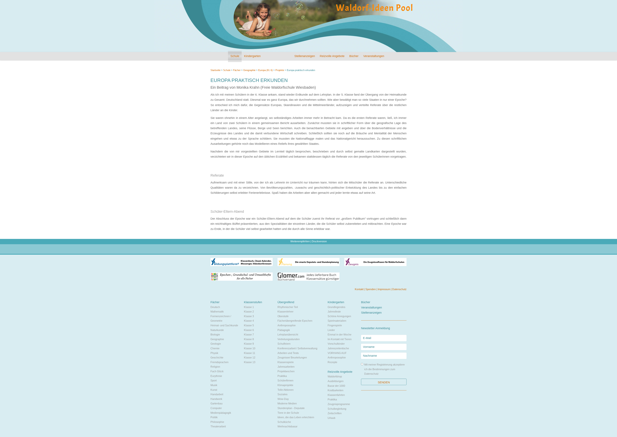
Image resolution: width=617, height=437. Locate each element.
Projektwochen (286, 371)
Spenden (370, 289)
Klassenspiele (285, 362)
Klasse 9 (249, 343)
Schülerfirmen (285, 380)
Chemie (214, 348)
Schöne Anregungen (339, 316)
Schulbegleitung (337, 408)
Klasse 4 (249, 320)
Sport (213, 380)
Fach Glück (217, 371)
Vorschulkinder (336, 343)
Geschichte (216, 357)
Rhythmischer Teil (287, 307)
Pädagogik (283, 330)
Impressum (384, 289)
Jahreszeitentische (338, 348)
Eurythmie (216, 376)
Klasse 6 (249, 330)
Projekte (279, 70)
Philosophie (217, 422)
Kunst (213, 389)
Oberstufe (283, 316)
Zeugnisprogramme (339, 404)
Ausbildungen (336, 381)
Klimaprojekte (285, 385)
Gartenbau (216, 403)
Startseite (215, 70)
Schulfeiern (284, 343)
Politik (214, 417)
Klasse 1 (249, 307)
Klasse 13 (249, 362)
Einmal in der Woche (339, 334)
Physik (214, 353)
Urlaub (331, 418)
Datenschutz (399, 289)
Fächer (237, 70)
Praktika (282, 376)
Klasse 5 (249, 325)
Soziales (282, 394)
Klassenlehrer (285, 311)
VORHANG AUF (337, 353)
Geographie (249, 70)
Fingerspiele (335, 325)
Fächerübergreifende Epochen (294, 320)
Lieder (331, 330)
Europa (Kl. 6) (265, 70)
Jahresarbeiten (286, 366)
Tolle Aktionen (285, 389)
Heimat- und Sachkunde (224, 325)
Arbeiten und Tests (288, 353)
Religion (215, 366)
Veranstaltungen (373, 56)
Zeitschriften (335, 413)
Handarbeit (216, 394)
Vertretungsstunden (288, 339)
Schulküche (284, 422)
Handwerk (216, 399)
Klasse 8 (249, 339)
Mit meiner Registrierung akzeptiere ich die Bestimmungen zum (384, 369)
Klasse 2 (249, 311)
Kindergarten (252, 56)
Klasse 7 (249, 334)
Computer (216, 408)
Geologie (215, 343)
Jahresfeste (334, 311)
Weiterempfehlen (300, 241)
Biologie (215, 334)
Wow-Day (283, 399)
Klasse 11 (249, 353)
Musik (213, 385)
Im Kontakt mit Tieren (340, 339)
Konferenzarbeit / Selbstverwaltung (297, 348)
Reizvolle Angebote (332, 56)
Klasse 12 (249, 357)
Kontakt (359, 289)
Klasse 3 (249, 316)
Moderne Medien (287, 403)
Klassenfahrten (336, 395)
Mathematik (217, 311)
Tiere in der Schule (288, 412)
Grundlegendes (336, 307)
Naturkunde (217, 330)
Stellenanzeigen (304, 56)
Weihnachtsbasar (287, 426)
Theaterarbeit (218, 426)
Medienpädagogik (220, 412)
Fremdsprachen (219, 362)
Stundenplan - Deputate (291, 408)
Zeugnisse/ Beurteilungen (292, 357)
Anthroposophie (286, 325)
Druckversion (319, 241)
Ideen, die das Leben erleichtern (295, 417)
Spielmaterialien (337, 320)
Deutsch (215, 307)
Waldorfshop (335, 376)
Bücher (353, 56)
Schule (234, 56)
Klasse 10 (249, 348)
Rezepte (332, 362)
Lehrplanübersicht (287, 334)
